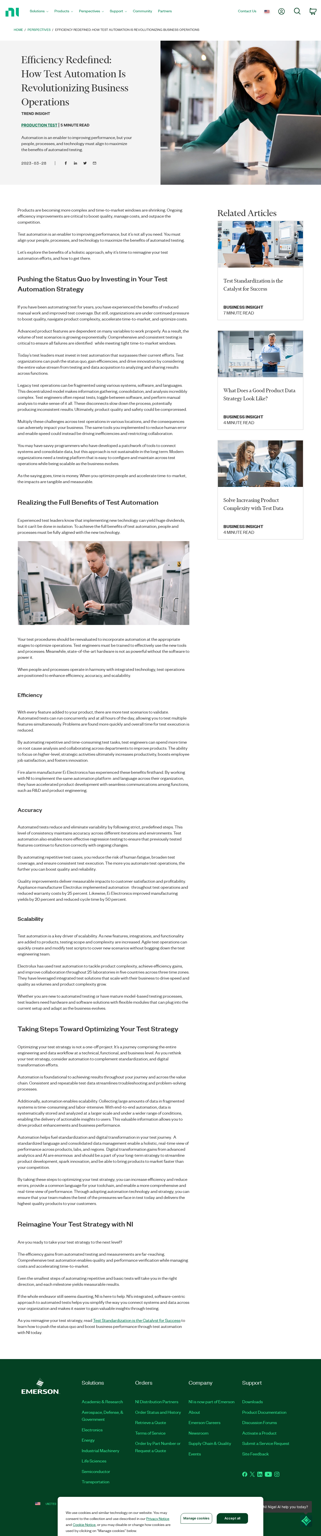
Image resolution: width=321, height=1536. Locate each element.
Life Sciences (94, 1460)
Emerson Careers (204, 1422)
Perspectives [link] (39, 29)
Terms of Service (150, 1433)
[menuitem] (39, 12)
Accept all (232, 1518)
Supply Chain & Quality (210, 1443)
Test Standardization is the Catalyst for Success (137, 1320)
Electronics (92, 1429)
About (194, 1412)
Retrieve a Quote (150, 1422)
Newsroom (198, 1433)
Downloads (252, 1401)
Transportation (95, 1481)
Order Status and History (158, 1412)
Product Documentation (264, 1412)
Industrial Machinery (100, 1450)
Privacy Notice (157, 1518)
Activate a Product (259, 1433)
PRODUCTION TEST (39, 125)
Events (195, 1453)
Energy (88, 1440)
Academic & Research (102, 1401)
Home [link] (18, 29)
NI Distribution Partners (156, 1401)
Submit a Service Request (265, 1443)
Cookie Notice (84, 1524)
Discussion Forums (259, 1422)
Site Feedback (255, 1453)
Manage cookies (196, 1518)
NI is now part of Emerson (211, 1401)
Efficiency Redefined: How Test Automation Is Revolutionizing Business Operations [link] (127, 29)
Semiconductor (96, 1471)
